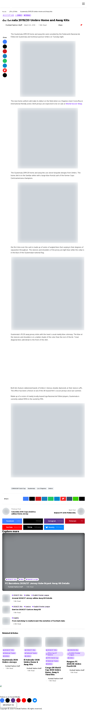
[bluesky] (35, 700)
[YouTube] (24, 700)
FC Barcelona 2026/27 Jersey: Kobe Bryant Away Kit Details (37, 583)
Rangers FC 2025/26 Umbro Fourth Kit (74, 663)
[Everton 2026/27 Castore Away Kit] (6, 610)
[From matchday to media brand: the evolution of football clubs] (6, 621)
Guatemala (31, 488)
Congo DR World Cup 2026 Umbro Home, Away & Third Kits (53, 671)
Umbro (50, 488)
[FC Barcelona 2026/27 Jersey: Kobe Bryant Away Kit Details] (43, 562)
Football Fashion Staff (15, 587)
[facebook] (2, 700)
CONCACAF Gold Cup (19, 488)
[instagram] (13, 700)
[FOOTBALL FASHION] (9, 690)
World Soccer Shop (74, 104)
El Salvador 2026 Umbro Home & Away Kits (32, 662)
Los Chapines (41, 488)
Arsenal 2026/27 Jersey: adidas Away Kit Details (32, 598)
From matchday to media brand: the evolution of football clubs (38, 621)
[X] (7, 700)
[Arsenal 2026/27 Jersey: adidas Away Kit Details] (6, 598)
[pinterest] (18, 700)
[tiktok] (29, 700)
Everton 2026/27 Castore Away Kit (26, 610)
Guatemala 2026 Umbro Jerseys (10, 661)
